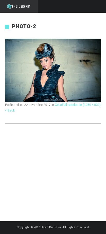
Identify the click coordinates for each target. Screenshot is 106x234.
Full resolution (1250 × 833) (81, 105)
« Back (10, 110)
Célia (58, 105)
